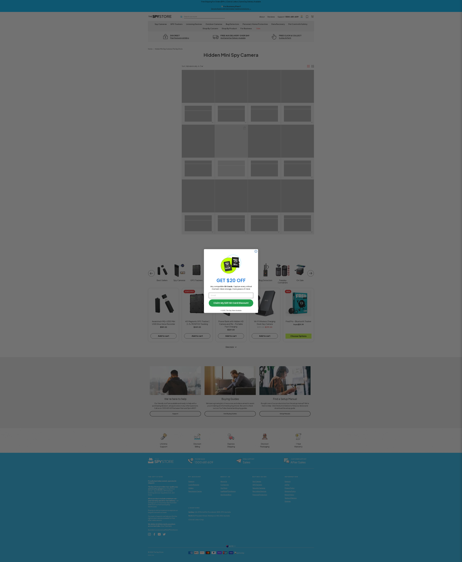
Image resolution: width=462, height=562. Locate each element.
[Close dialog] (256, 251)
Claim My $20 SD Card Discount (231, 302)
